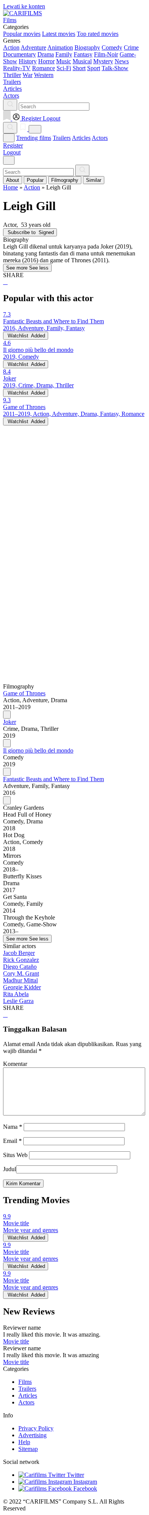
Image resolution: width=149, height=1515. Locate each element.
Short (79, 68)
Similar (93, 180)
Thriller (12, 75)
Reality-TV (17, 68)
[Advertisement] (74, 499)
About (12, 180)
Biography (87, 47)
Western (43, 75)
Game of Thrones (24, 693)
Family (63, 54)
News (122, 61)
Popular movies (21, 33)
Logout (12, 152)
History (28, 61)
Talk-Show (115, 68)
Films (25, 1382)
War (27, 75)
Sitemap (28, 1449)
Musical (82, 61)
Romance (43, 68)
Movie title (16, 1341)
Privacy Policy (35, 1428)
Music (63, 61)
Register (13, 145)
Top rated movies (97, 33)
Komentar (15, 1064)
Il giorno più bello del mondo (38, 750)
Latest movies (58, 33)
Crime (131, 47)
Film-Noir (106, 54)
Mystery (103, 61)
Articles (81, 138)
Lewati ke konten (24, 6)
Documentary (19, 54)
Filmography (64, 180)
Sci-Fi (64, 68)
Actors (100, 138)
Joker (9, 722)
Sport (93, 68)
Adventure (33, 47)
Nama (12, 1126)
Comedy (112, 47)
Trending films (33, 138)
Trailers (62, 138)
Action (11, 47)
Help (24, 1442)
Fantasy (83, 54)
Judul (9, 1169)
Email (12, 1141)
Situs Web (15, 1155)
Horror (46, 61)
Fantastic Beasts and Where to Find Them (53, 779)
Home (10, 187)
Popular (35, 180)
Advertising (32, 1435)
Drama (45, 54)
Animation (60, 47)
